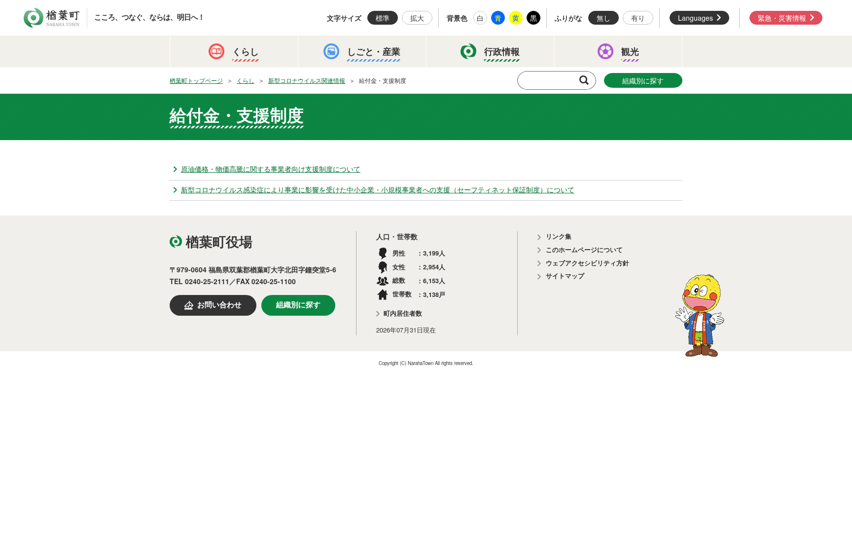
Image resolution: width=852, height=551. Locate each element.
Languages (695, 18)
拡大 (417, 18)
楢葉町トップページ (196, 80)
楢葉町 (52, 18)
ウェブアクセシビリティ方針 (587, 263)
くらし (245, 80)
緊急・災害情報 (782, 18)
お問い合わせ (219, 305)
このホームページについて (584, 250)
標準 (383, 18)
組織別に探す (643, 80)
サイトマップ (565, 276)
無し (603, 18)
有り (638, 18)
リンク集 (558, 236)
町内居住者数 (403, 313)
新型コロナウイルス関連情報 (306, 80)
